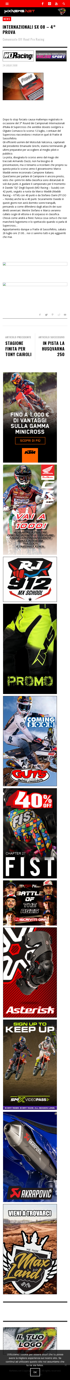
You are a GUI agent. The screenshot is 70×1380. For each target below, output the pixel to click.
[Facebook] (42, 3)
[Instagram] (49, 3)
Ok (35, 1372)
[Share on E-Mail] (64, 315)
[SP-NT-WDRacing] (18, 55)
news (7, 19)
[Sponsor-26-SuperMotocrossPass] (30, 1064)
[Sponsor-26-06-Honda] (30, 509)
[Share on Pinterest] (52, 315)
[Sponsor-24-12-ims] (30, 648)
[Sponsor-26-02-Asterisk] (30, 972)
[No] (65, 1365)
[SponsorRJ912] (30, 579)
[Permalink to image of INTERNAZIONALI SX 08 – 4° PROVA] (23, 86)
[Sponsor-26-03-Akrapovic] (30, 1156)
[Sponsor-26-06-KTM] (30, 417)
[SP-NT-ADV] (30, 1340)
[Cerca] (7, 3)
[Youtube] (56, 3)
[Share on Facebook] (40, 315)
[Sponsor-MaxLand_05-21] (30, 1248)
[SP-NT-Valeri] (51, 55)
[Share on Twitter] (46, 315)
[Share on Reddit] (58, 315)
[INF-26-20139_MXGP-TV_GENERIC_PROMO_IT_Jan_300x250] (30, 902)
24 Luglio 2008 (10, 65)
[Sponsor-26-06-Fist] (30, 833)
